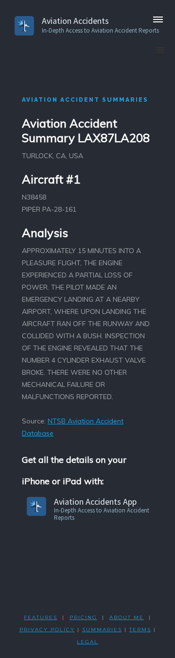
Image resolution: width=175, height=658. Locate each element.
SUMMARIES (102, 629)
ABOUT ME (126, 617)
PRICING (83, 617)
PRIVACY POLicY (47, 629)
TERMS (140, 629)
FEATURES (40, 617)
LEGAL (87, 642)
